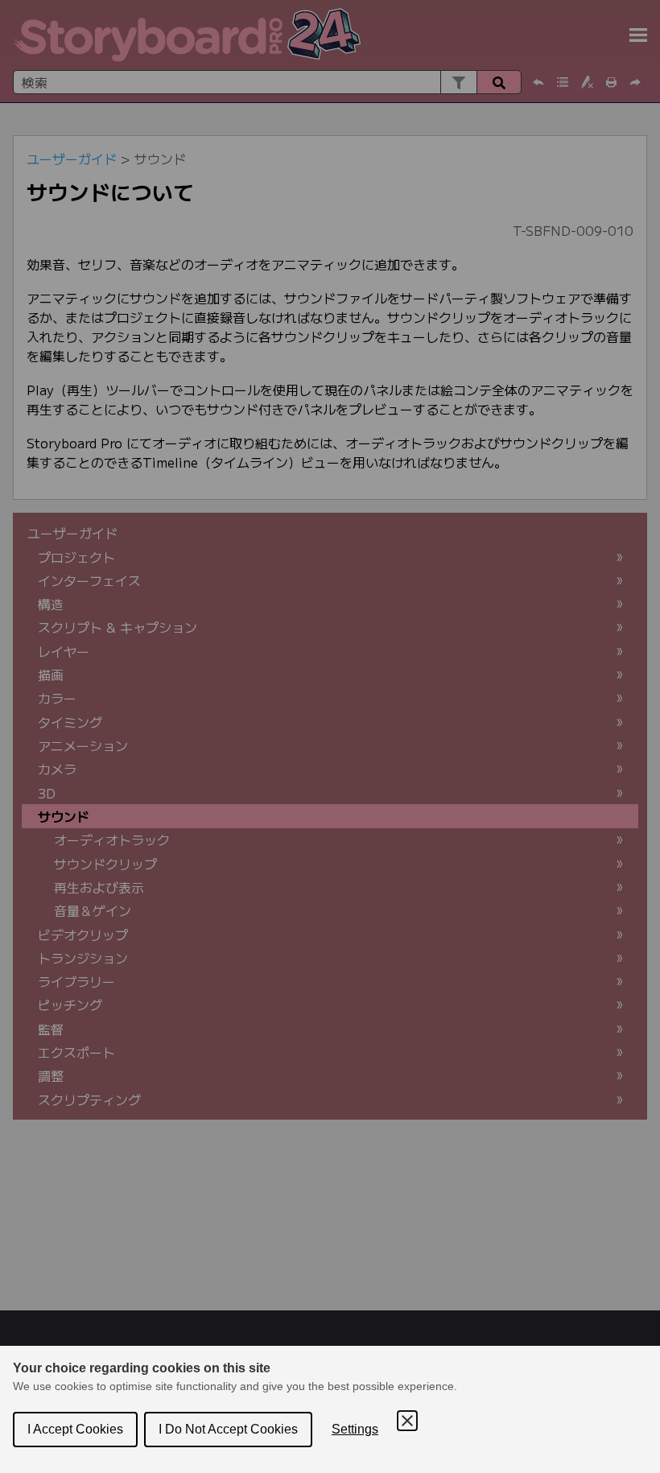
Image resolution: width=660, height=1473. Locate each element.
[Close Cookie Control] (407, 1420)
